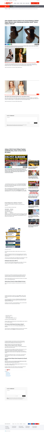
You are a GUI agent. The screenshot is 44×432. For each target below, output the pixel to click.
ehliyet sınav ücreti (8, 374)
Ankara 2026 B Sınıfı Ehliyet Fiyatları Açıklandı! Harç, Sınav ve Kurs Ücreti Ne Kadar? (21, 6)
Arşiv (13, 0)
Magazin (18, 3)
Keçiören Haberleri (21, 426)
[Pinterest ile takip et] (37, 424)
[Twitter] (7, 44)
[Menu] (31, 3)
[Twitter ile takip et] (30, 424)
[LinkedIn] (8, 44)
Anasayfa (7, 8)
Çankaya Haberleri (14, 426)
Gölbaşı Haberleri (14, 427)
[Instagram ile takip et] (35, 424)
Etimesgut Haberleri (34, 426)
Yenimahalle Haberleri (21, 427)
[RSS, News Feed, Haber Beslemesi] (38, 424)
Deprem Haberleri (7, 428)
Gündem (21, 3)
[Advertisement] (22, 14)
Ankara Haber (27, 3)
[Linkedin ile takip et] (33, 424)
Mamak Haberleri (28, 427)
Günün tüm (37, 6)
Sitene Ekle (15, 0)
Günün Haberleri (10, 0)
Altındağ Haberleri (28, 426)
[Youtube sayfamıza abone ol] (32, 424)
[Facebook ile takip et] (29, 424)
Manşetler (7, 0)
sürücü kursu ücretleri (8, 375)
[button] (35, 44)
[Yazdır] (11, 44)
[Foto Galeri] (38, 0)
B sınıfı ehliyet (7, 372)
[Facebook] (5, 44)
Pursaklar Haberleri (34, 427)
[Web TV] (37, 0)
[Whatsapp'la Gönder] (9, 44)
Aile (31, 64)
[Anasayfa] (5, 0)
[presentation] (7, 6)
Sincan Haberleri (7, 427)
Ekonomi (15, 3)
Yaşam (24, 3)
